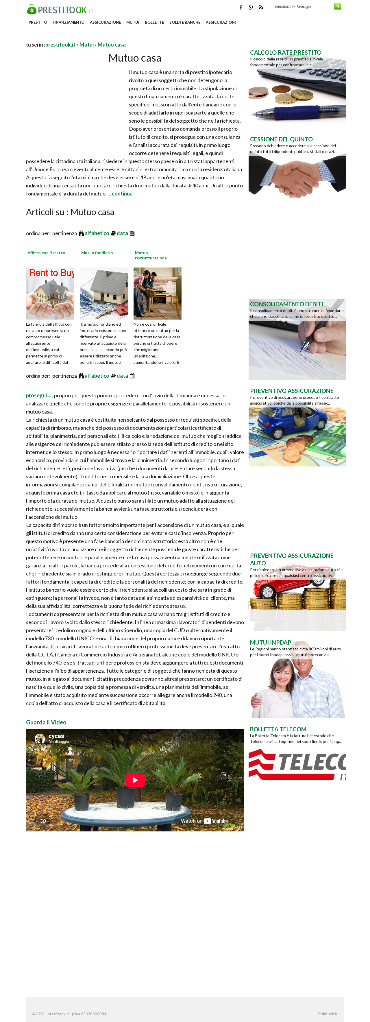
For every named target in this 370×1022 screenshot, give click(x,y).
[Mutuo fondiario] (106, 292)
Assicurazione (105, 22)
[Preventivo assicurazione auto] (297, 590)
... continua (120, 193)
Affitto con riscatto (46, 252)
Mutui (132, 22)
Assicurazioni (221, 22)
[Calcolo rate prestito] (297, 87)
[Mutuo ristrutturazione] (160, 292)
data (123, 233)
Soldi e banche (184, 22)
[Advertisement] (93, 37)
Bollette (154, 22)
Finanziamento (68, 22)
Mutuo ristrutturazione (151, 255)
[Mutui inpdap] (297, 677)
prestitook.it (60, 44)
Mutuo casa (112, 44)
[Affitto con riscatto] (52, 292)
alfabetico (97, 233)
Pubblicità (327, 1014)
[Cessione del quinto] (297, 174)
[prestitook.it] (62, 8)
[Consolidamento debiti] (297, 338)
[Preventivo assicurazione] (297, 425)
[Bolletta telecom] (297, 764)
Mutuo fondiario (97, 252)
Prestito (38, 22)
